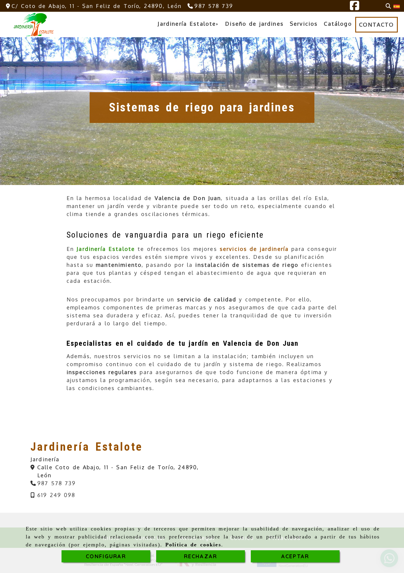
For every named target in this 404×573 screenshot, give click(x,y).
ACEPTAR (295, 556)
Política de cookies (193, 545)
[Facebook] (354, 7)
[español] (396, 6)
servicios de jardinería (254, 249)
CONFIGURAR (106, 556)
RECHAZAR (200, 556)
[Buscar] (388, 6)
